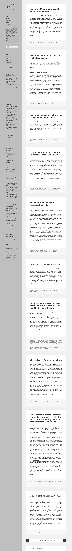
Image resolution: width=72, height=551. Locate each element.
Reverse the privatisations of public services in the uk (44, 345)
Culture (7, 152)
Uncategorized (8, 246)
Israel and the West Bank (10, 169)
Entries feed (8, 58)
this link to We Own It (58, 178)
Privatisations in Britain (10, 175)
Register (7, 54)
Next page (64, 540)
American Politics (9, 110)
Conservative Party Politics (11, 142)
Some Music (8, 22)
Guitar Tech (8, 162)
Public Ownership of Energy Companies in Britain (39, 343)
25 (54, 540)
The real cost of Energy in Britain (46, 360)
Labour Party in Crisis (10, 171)
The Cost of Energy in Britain (11, 216)
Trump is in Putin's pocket (10, 242)
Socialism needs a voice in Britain (52, 290)
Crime (7, 146)
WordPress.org (8, 62)
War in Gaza (8, 251)
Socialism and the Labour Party (11, 204)
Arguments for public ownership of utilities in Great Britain (49, 188)
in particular (49, 461)
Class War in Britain (9, 135)
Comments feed (9, 60)
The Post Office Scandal (10, 223)
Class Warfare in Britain (10, 137)
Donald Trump (8, 156)
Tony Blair (8, 228)
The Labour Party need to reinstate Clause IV (42, 203)
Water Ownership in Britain (11, 255)
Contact (7, 38)
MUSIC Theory (8, 20)
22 (49, 540)
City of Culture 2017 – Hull (10, 133)
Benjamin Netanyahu (10, 117)
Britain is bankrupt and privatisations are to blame (48, 139)
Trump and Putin (9, 234)
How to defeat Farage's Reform (11, 164)
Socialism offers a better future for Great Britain (48, 189)
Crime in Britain (9, 150)
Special (7, 40)
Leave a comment (38, 43)
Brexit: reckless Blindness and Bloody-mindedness (44, 10)
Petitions (7, 18)
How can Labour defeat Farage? (12, 93)
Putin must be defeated (10, 180)
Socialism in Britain (9, 206)
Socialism (7, 202)
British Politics (8, 122)
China (7, 131)
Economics (8, 158)
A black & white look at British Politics (11, 6)
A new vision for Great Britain (11, 106)
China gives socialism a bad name (46, 264)
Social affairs (8, 200)
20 (43, 540)
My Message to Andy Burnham (11, 91)
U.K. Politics (8, 16)
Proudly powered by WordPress (36, 548)
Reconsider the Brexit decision (11, 187)
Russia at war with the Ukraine (11, 194)
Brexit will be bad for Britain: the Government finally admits (46, 116)
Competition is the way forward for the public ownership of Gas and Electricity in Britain (45, 305)
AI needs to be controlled (10, 108)
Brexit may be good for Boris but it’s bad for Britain (45, 56)
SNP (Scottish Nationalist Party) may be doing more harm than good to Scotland (11, 197)
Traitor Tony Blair (9, 230)
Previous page (27, 540)
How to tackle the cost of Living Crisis (55, 342)
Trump (7, 232)
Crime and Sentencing (10, 148)
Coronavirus (8, 144)
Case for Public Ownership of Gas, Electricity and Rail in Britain (11, 128)
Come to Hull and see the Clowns (45, 495)
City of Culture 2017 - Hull (43, 532)
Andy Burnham (8, 112)
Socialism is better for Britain (11, 208)
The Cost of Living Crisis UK (11, 218)
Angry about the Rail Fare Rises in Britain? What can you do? (45, 153)
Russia (7, 192)
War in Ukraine (11, 29)
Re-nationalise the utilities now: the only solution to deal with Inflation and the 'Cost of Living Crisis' (46, 344)
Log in (7, 56)
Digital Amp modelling (10, 154)
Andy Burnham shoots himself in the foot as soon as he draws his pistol (11, 89)
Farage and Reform (9, 160)
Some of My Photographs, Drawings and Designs (10, 36)
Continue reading (34, 35)
